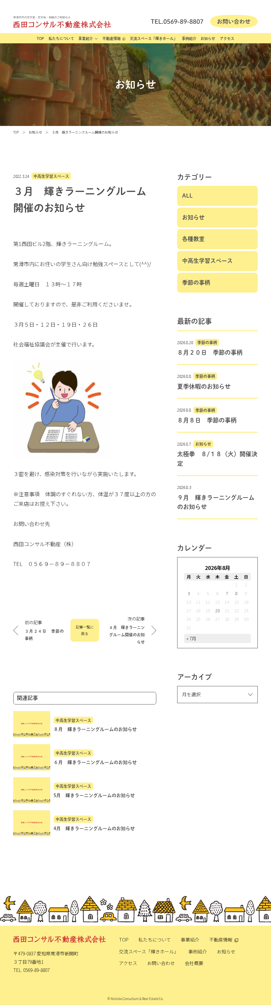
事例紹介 (189, 38)
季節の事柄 (196, 282)
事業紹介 (85, 38)
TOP (40, 38)
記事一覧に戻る (85, 630)
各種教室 (193, 239)
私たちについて (61, 38)
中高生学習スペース (51, 176)
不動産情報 (111, 38)
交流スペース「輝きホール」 (153, 38)
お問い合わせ (161, 963)
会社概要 (194, 963)
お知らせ (208, 38)
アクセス (227, 38)
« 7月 (191, 638)
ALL (187, 195)
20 (217, 610)
